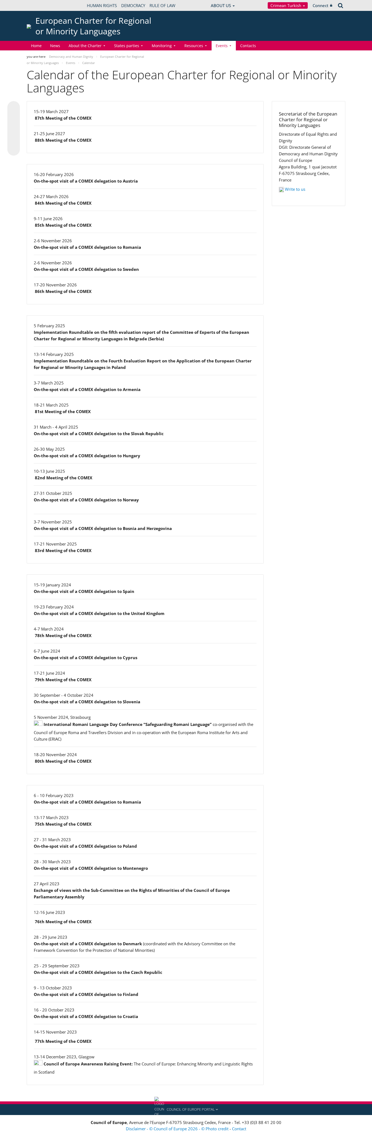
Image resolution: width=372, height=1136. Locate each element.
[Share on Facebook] (14, 129)
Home (36, 45)
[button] (186, 1109)
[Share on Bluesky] (14, 108)
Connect (320, 5)
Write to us (295, 189)
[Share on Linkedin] (14, 139)
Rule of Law (162, 5)
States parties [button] (126, 45)
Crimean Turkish (286, 5)
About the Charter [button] (85, 45)
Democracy (133, 5)
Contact (239, 1128)
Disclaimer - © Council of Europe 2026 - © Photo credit (178, 1128)
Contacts (248, 45)
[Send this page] (14, 149)
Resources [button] (193, 45)
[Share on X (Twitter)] (14, 118)
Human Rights (102, 5)
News (55, 45)
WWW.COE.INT (40, 5)
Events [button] (222, 45)
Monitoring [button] (162, 45)
